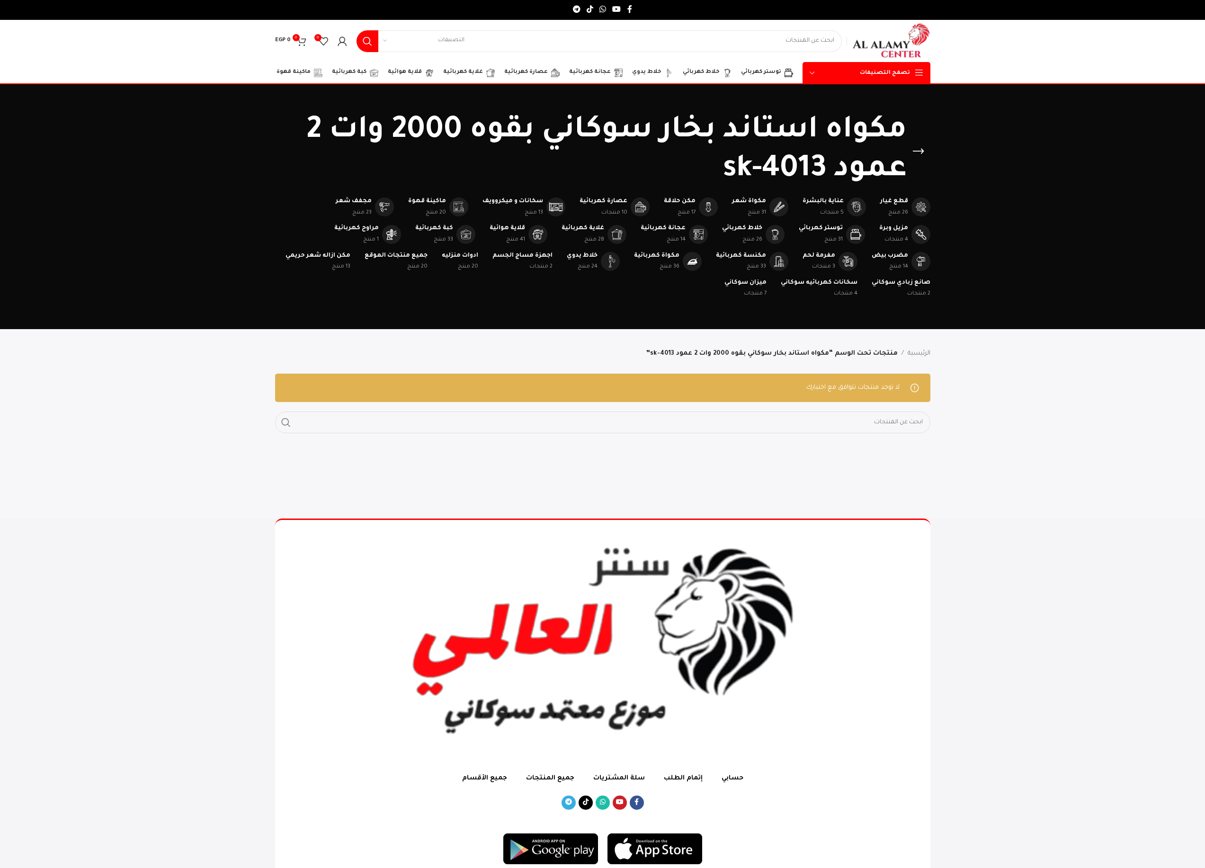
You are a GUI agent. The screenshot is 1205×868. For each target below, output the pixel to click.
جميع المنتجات (550, 778)
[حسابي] (342, 41)
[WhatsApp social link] (603, 10)
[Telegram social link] (576, 10)
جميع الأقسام (484, 778)
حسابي (732, 778)
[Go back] (918, 151)
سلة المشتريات (619, 778)
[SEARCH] (367, 41)
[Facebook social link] (629, 10)
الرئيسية (919, 353)
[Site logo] (891, 41)
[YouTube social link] (616, 10)
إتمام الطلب (683, 778)
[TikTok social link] (589, 10)
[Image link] (654, 849)
